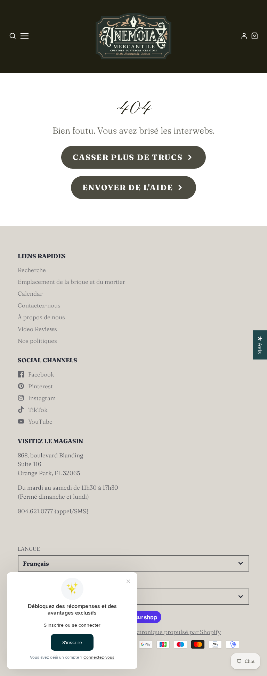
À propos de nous (41, 317)
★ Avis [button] (260, 345)
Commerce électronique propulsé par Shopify (159, 631)
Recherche (32, 269)
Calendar (30, 293)
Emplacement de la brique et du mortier (71, 281)
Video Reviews (37, 328)
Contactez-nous (39, 305)
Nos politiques (37, 340)
